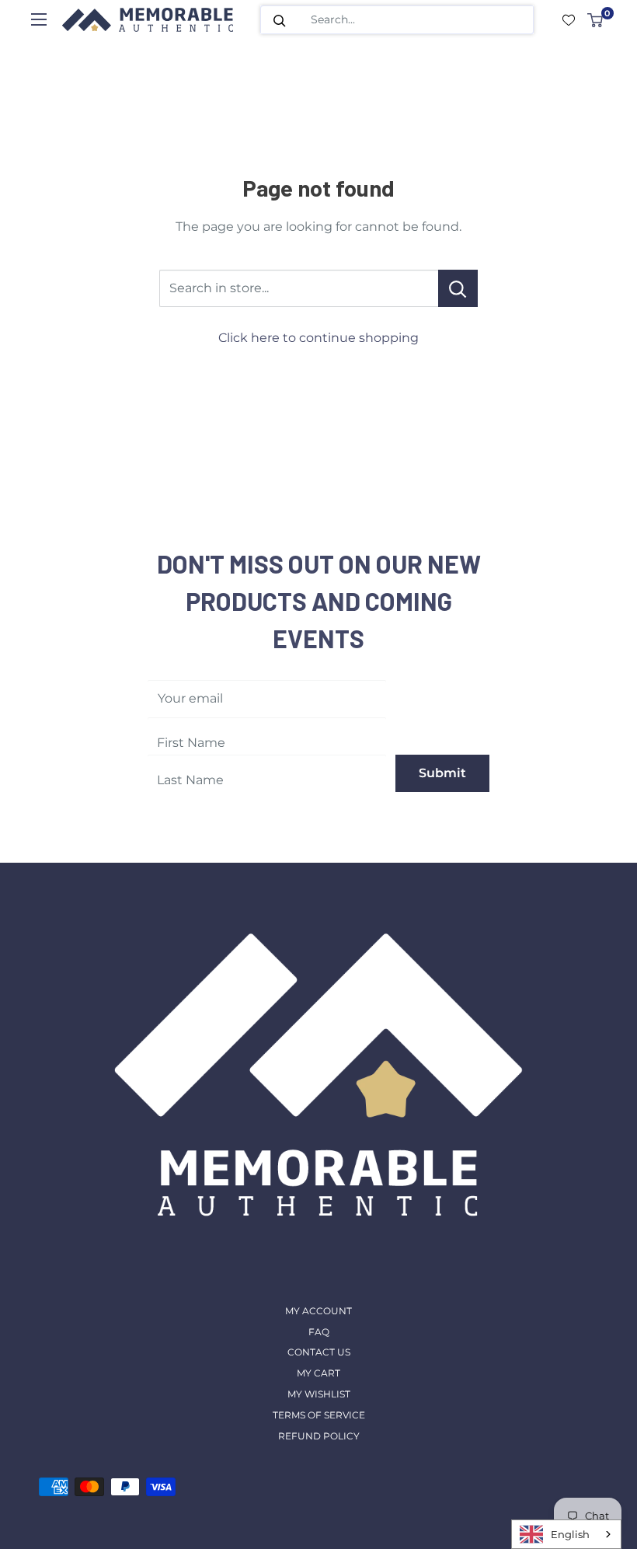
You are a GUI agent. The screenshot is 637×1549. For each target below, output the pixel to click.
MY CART (318, 1373)
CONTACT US (318, 1352)
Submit (442, 773)
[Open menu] (39, 19)
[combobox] (566, 1534)
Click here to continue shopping (318, 337)
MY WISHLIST (318, 1394)
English (570, 1534)
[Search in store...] (458, 288)
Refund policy (319, 1436)
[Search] (279, 19)
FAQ (318, 1332)
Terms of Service (319, 1415)
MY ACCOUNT (318, 1311)
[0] (596, 20)
